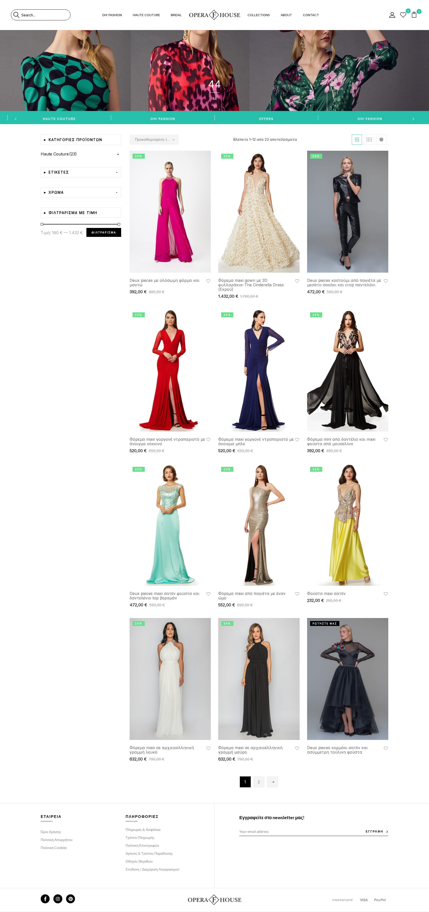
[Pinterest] (70, 898)
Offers (266, 119)
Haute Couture (59, 119)
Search (16, 15)
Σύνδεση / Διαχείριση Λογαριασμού (152, 869)
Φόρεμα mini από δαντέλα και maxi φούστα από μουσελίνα (341, 441)
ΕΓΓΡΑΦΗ (374, 831)
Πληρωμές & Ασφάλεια (143, 829)
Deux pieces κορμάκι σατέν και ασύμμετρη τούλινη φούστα (337, 749)
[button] (414, 15)
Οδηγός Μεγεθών (139, 861)
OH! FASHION (162, 119)
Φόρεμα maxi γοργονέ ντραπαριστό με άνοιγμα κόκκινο (167, 441)
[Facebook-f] (45, 898)
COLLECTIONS (259, 15)
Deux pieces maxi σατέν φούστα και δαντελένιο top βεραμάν (164, 595)
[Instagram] (57, 898)
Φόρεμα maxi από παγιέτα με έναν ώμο (252, 595)
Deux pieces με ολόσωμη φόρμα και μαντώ (164, 282)
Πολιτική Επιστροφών (142, 845)
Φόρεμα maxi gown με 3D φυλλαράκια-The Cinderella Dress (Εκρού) (251, 285)
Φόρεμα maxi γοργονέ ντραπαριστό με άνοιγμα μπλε (256, 441)
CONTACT (311, 15)
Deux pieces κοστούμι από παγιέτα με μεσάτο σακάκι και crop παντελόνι (344, 282)
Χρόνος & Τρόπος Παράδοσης (149, 853)
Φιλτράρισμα (103, 232)
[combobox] (45, 15)
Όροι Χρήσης (51, 832)
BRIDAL (176, 15)
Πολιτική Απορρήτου (56, 840)
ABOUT (286, 15)
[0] (403, 15)
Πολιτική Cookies (54, 847)
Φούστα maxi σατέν (326, 593)
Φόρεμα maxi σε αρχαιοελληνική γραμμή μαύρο (250, 749)
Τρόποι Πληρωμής (140, 837)
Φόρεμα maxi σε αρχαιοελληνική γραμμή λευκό (162, 749)
